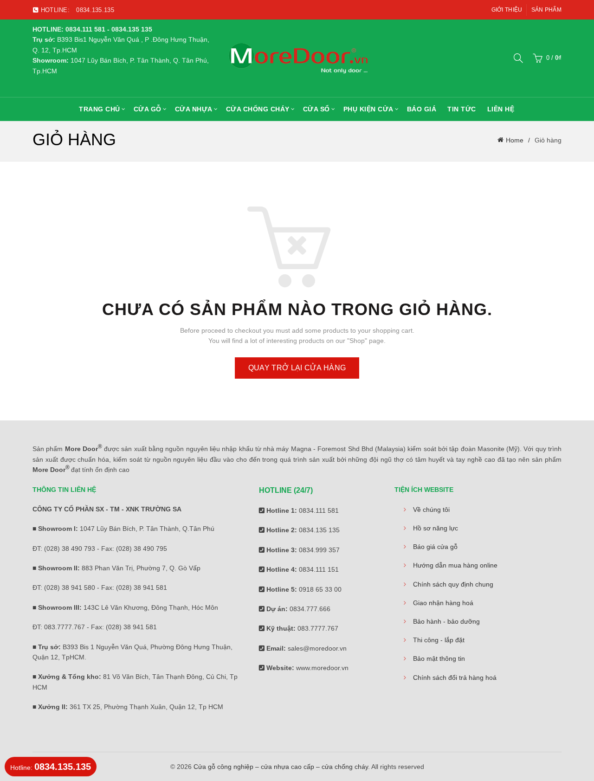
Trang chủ (99, 109)
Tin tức (461, 109)
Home (514, 140)
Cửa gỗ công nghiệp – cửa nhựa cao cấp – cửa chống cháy (281, 766)
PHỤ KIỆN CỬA (368, 109)
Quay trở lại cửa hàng (297, 368)
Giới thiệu (507, 9)
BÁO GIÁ (422, 109)
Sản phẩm (546, 9)
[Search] (518, 58)
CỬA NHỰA (194, 109)
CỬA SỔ (316, 109)
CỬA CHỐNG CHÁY (258, 109)
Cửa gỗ (147, 109)
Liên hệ (501, 109)
